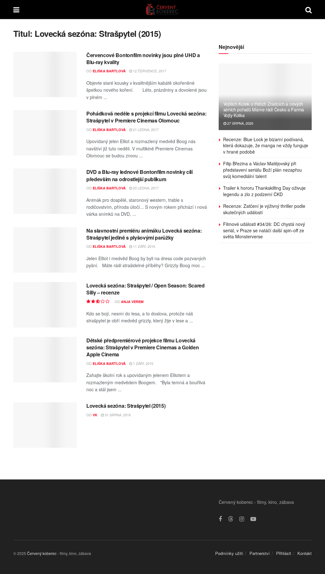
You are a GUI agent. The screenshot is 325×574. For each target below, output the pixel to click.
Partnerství (259, 553)
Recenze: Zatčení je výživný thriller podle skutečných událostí (264, 209)
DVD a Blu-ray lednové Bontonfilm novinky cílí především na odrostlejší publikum (139, 175)
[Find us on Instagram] (241, 519)
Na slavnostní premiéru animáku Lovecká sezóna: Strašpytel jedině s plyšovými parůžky (144, 234)
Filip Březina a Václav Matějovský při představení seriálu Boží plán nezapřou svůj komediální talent (262, 169)
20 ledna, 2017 (145, 187)
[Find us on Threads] (230, 519)
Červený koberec (41, 553)
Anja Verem (132, 301)
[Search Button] (308, 9)
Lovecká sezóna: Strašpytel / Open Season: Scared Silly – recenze (145, 289)
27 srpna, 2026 (239, 123)
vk (95, 414)
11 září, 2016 (143, 246)
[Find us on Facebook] (220, 519)
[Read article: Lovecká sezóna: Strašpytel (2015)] (45, 425)
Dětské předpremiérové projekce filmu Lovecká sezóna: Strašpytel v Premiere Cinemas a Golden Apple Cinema (142, 347)
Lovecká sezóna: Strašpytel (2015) (125, 405)
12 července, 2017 (149, 70)
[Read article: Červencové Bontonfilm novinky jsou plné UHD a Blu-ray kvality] (45, 74)
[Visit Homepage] (162, 9)
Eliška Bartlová (109, 71)
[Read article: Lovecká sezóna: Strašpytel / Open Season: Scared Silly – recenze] (45, 304)
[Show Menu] (16, 9)
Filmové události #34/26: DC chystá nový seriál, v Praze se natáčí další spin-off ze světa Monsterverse (264, 230)
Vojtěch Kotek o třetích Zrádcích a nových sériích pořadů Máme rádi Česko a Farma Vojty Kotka (263, 109)
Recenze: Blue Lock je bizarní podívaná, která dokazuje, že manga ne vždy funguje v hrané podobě (265, 145)
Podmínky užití (229, 553)
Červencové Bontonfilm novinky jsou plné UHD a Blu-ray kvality (143, 58)
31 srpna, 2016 (117, 414)
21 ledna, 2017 (145, 129)
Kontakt (304, 553)
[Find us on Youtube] (253, 519)
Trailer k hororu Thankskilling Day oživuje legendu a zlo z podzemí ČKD (264, 191)
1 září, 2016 (142, 363)
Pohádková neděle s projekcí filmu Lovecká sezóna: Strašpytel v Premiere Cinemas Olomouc (146, 117)
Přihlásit (283, 553)
